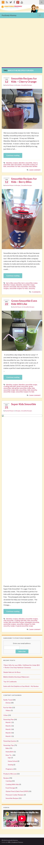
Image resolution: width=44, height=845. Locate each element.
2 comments (36, 292)
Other (5, 715)
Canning (9, 781)
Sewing (10, 765)
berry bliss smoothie (13, 283)
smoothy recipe (9, 626)
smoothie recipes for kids (18, 288)
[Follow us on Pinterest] (17, 1)
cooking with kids (9, 386)
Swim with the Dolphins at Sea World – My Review (21, 686)
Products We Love (9, 774)
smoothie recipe (9, 392)
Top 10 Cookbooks (10, 682)
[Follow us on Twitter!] (10, 1)
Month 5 (9, 736)
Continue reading (12, 155)
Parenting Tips (8, 745)
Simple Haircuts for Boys (12, 672)
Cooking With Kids (12, 784)
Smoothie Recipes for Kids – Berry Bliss (24, 180)
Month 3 (9, 729)
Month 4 (9, 733)
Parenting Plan (8, 719)
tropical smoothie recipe (24, 626)
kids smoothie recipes (16, 622)
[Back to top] (39, 840)
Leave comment (35, 170)
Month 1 (9, 722)
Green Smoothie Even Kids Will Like (24, 302)
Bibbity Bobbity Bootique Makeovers (16, 677)
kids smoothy (32, 390)
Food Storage (10, 788)
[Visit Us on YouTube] (22, 1)
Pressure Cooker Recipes (15, 795)
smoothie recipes (9, 624)
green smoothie (22, 386)
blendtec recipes (12, 163)
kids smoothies (16, 165)
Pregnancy (9, 769)
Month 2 (9, 726)
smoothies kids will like (29, 166)
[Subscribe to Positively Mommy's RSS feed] (7, 1)
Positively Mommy (9, 15)
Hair (9, 758)
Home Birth (10, 752)
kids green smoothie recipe (21, 388)
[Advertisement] (22, 44)
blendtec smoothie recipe (25, 285)
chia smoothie (8, 620)
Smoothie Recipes (26, 85)
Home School (12, 761)
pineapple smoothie (32, 622)
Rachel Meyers (9, 85)
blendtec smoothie (25, 163)
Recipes (18, 85)
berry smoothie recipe (29, 283)
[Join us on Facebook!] (14, 1)
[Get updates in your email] (3, 1)
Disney (8, 703)
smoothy (32, 288)
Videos (8, 710)
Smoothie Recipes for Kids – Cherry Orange (24, 80)
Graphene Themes (17, 842)
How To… (9, 755)
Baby (7, 748)
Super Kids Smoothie (23, 404)
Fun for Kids (7, 707)
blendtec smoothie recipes (28, 619)
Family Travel (7, 700)
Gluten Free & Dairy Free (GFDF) (17, 791)
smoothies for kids (14, 166)
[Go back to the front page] (22, 9)
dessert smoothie (9, 287)
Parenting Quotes (9, 741)
